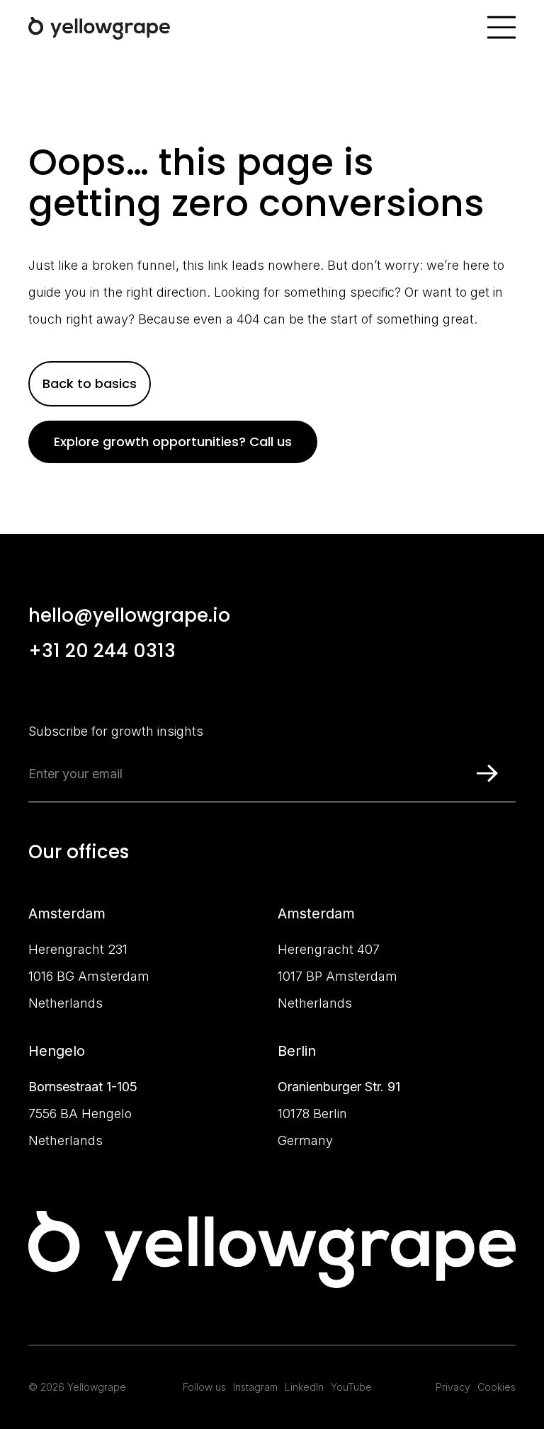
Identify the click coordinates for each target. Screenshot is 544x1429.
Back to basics (89, 383)
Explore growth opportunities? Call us (173, 441)
